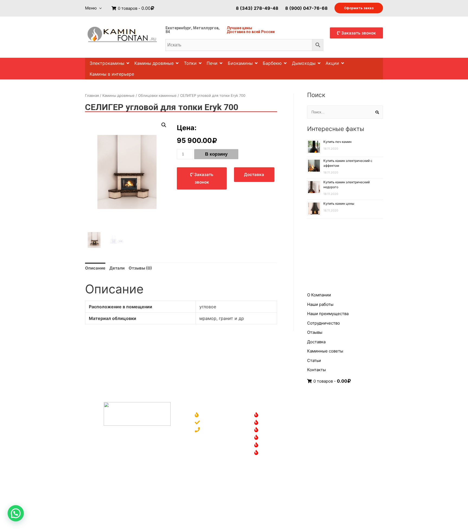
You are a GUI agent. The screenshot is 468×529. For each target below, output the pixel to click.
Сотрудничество (323, 323)
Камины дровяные (154, 63)
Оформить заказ (358, 8)
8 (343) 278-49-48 (257, 7)
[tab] (95, 268)
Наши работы (320, 304)
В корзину (216, 154)
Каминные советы (325, 351)
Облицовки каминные (157, 95)
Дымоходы (304, 63)
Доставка (236, 32)
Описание (95, 268)
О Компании (319, 294)
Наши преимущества (328, 313)
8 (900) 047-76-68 (306, 7)
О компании (214, 415)
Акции (332, 63)
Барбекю (272, 63)
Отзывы (314, 332)
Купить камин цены (338, 203)
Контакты (316, 369)
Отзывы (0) (140, 268)
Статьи (314, 360)
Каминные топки (278, 437)
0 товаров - (134, 8)
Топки (190, 63)
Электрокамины (107, 63)
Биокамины (240, 63)
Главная (92, 95)
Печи (212, 63)
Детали (117, 268)
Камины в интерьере (112, 74)
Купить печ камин (337, 142)
